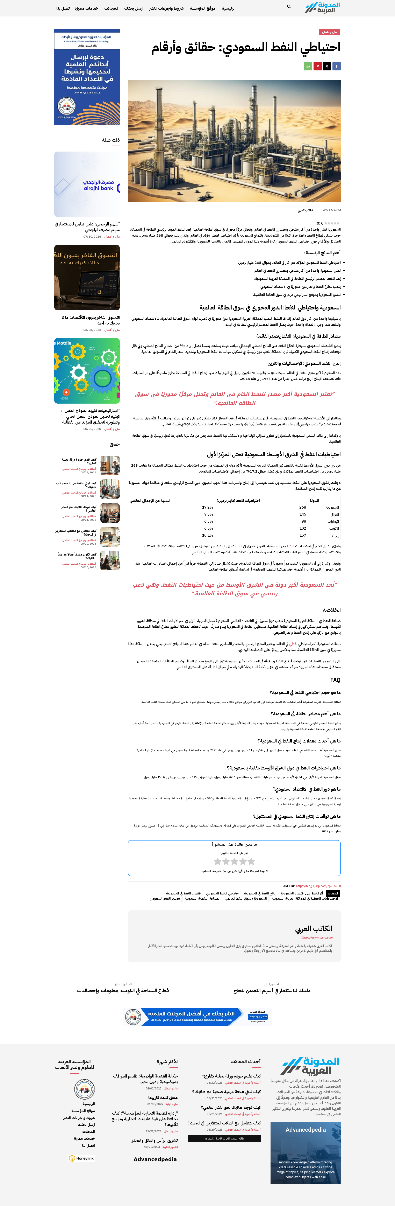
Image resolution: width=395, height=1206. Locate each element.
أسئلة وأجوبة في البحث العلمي (79, 469)
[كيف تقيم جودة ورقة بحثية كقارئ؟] (110, 465)
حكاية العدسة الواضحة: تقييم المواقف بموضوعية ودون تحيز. (145, 1079)
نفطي (293, 644)
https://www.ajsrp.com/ (316, 937)
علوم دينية (172, 1104)
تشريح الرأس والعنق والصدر (155, 1140)
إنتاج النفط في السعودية (260, 893)
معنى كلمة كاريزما (163, 1097)
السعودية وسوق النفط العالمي (246, 898)
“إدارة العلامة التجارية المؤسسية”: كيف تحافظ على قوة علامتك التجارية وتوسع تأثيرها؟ (145, 1119)
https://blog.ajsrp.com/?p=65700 (318, 886)
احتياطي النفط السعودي (222, 893)
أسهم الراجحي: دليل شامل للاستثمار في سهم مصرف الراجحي (87, 227)
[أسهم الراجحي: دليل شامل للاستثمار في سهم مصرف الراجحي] (87, 184)
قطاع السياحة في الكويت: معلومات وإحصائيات (123, 991)
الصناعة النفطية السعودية (202, 898)
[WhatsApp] (308, 66)
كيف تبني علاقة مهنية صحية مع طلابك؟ (76, 485)
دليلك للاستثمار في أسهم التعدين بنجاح (272, 991)
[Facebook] (336, 66)
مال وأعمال (112, 237)
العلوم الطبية (170, 1147)
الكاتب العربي (305, 210)
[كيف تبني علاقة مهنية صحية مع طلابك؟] (110, 489)
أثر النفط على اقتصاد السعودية (302, 893)
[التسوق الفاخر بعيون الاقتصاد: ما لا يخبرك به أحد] (87, 277)
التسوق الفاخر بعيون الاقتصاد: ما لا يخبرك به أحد (91, 320)
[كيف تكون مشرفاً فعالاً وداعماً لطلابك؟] (110, 560)
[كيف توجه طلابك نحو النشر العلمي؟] (110, 513)
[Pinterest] (318, 66)
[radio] (251, 862)
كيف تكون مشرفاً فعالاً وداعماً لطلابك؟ (77, 556)
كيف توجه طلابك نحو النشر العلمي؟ (79, 509)
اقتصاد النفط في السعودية (183, 893)
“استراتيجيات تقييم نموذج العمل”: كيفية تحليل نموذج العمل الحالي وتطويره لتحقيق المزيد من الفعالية (90, 416)
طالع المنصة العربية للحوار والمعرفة (224, 1138)
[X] (327, 66)
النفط (290, 546)
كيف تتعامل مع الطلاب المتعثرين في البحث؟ (75, 533)
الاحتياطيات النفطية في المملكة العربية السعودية (304, 898)
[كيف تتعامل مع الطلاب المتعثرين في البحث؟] (110, 536)
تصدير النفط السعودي (165, 898)
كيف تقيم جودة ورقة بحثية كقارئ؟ (79, 461)
